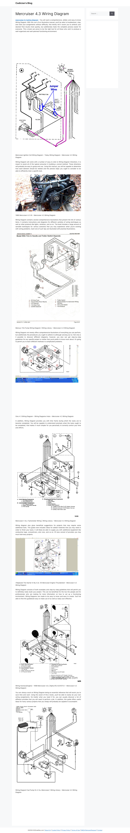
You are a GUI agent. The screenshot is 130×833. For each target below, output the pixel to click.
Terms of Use (75, 830)
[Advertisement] (48, 47)
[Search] (112, 14)
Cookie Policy (56, 830)
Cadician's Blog (23, 3)
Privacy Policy (66, 830)
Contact (99, 830)
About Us (48, 830)
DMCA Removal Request (88, 830)
